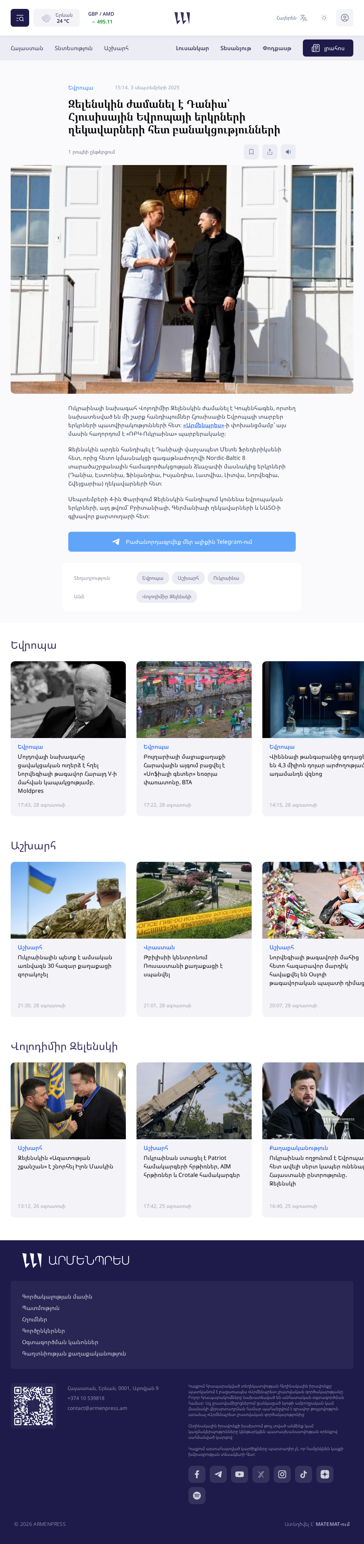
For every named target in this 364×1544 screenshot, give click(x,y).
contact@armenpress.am (97, 1408)
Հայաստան (27, 48)
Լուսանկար (192, 48)
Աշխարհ (116, 48)
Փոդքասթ (277, 48)
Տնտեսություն (74, 48)
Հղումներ (34, 1319)
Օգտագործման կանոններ (60, 1342)
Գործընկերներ (43, 1331)
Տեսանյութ (235, 48)
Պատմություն (41, 1308)
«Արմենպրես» (203, 425)
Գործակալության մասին (57, 1296)
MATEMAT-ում (333, 1524)
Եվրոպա (153, 577)
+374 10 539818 (86, 1398)
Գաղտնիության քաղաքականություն (74, 1353)
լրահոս (334, 48)
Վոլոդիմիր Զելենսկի (166, 596)
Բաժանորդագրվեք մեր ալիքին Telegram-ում (189, 542)
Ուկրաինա (226, 577)
